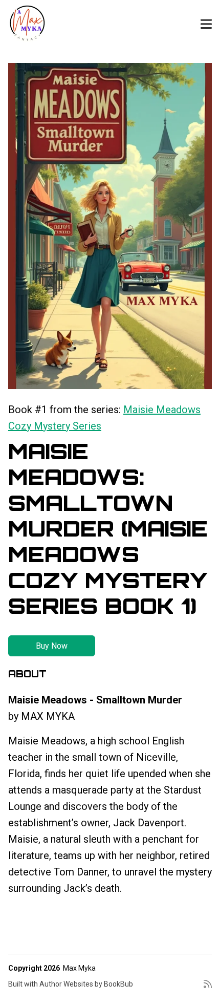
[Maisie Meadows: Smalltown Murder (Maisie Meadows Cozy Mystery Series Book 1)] (110, 226)
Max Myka (79, 968)
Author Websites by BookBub (86, 984)
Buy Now (52, 646)
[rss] (208, 988)
